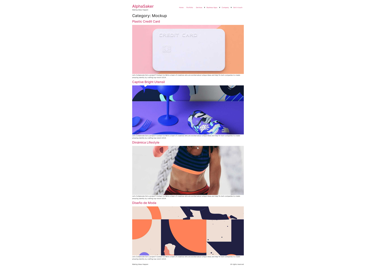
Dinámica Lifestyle (145, 142)
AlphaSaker (143, 6)
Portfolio (189, 7)
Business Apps (212, 7)
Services (199, 7)
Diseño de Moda (144, 203)
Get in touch (237, 7)
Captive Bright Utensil (148, 82)
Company (225, 7)
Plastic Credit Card (146, 21)
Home (181, 7)
